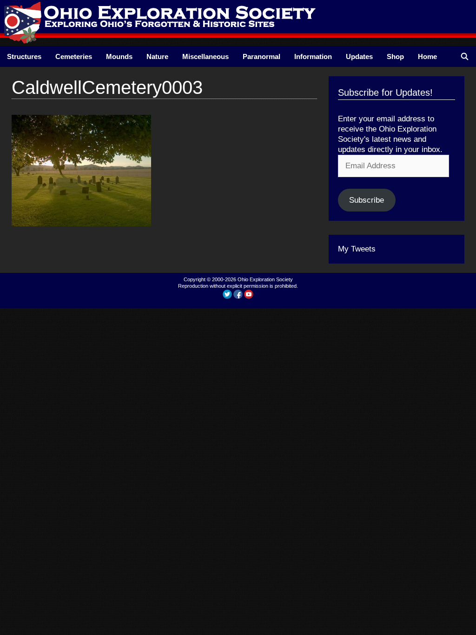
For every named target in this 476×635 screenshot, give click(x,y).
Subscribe (366, 200)
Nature (157, 56)
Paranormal (261, 56)
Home (427, 56)
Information (313, 56)
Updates (359, 56)
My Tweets (357, 249)
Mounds (119, 56)
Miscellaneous (205, 56)
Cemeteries (73, 56)
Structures (24, 56)
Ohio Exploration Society (265, 279)
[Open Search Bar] (464, 56)
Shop (395, 56)
